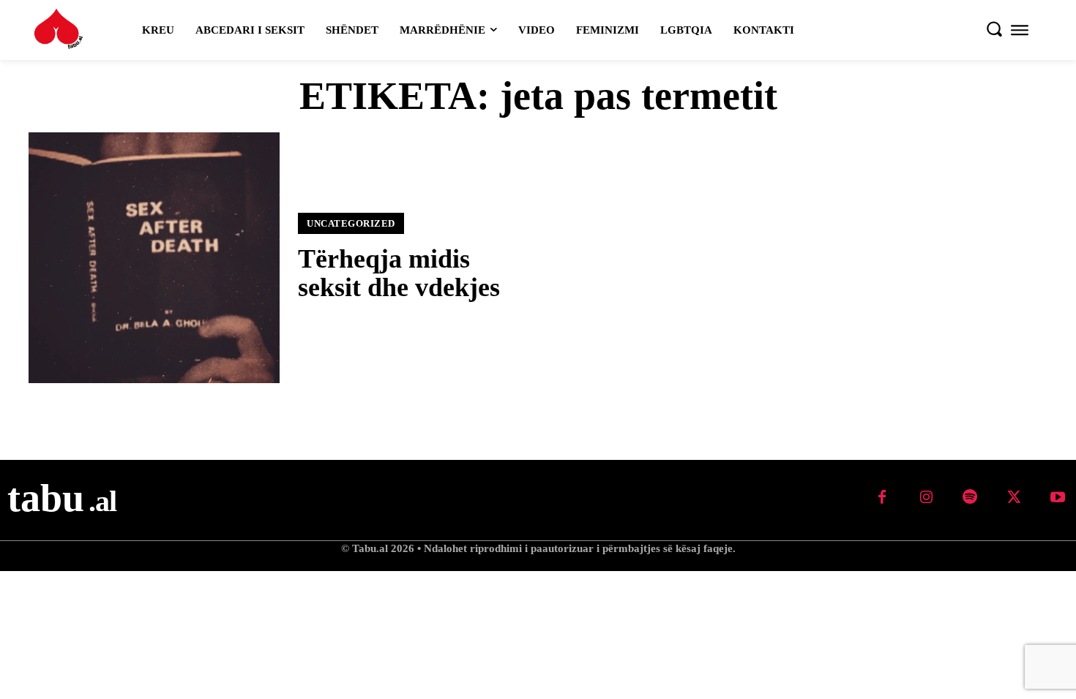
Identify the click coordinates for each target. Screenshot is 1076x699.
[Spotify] (970, 498)
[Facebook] (882, 498)
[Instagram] (926, 498)
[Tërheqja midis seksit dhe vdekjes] (154, 257)
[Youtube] (1057, 498)
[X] (1013, 498)
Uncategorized (351, 223)
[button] (994, 28)
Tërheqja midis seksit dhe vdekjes (399, 273)
